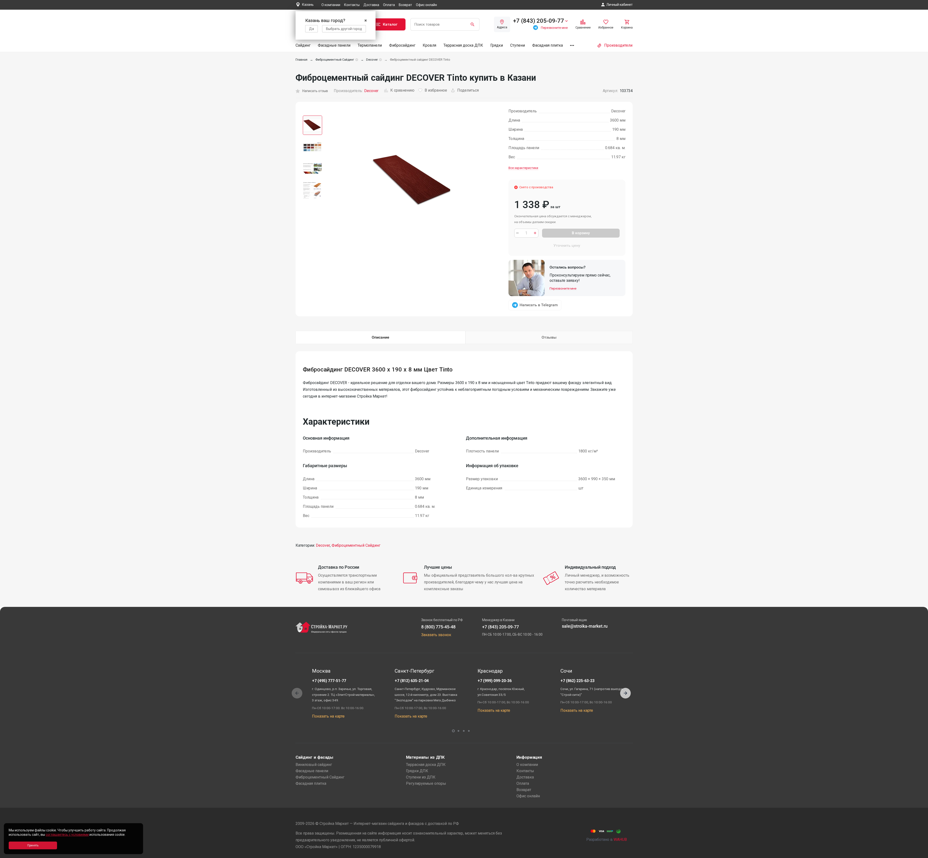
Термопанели (370, 45)
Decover (372, 59)
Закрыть (918, 853)
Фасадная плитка (547, 45)
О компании (330, 5)
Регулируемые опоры (426, 783)
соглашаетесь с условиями (67, 834)
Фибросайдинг (402, 45)
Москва (321, 671)
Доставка (371, 5)
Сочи (566, 671)
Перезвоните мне (563, 288)
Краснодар (490, 671)
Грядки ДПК (417, 771)
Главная (301, 59)
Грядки (496, 45)
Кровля (429, 45)
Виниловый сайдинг (314, 764)
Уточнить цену (566, 245)
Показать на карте (328, 716)
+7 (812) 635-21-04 (412, 680)
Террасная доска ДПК (463, 45)
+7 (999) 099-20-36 (495, 680)
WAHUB (620, 839)
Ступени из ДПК (420, 777)
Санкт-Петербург (415, 671)
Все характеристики (523, 168)
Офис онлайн (426, 5)
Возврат (405, 5)
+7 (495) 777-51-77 (329, 680)
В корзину (581, 233)
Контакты (352, 5)
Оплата (389, 5)
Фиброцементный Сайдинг (334, 59)
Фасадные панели (334, 45)
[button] (625, 693)
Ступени (517, 45)
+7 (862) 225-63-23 (577, 680)
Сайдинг (303, 45)
